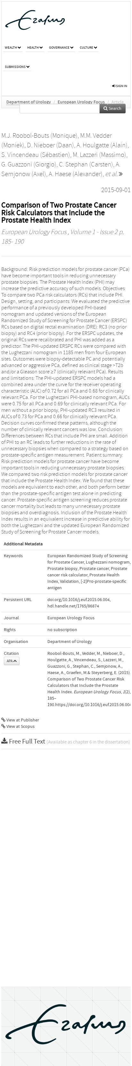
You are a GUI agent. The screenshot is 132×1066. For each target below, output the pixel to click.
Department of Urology (28, 102)
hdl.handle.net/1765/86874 (73, 606)
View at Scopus (20, 726)
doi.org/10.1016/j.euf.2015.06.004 (78, 599)
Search (114, 108)
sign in (121, 86)
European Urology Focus (81, 102)
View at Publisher (22, 720)
